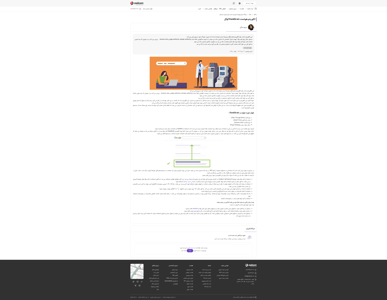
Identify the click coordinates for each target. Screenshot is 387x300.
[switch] (239, 3)
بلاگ (250, 15)
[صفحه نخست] (256, 9)
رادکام (255, 15)
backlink (195, 209)
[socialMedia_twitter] (141, 282)
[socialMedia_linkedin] (139, 285)
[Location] (137, 278)
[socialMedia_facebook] (133, 282)
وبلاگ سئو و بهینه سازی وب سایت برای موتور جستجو (233, 15)
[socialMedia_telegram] (135, 285)
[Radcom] (137, 3)
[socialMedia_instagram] (137, 282)
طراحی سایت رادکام (189, 182)
